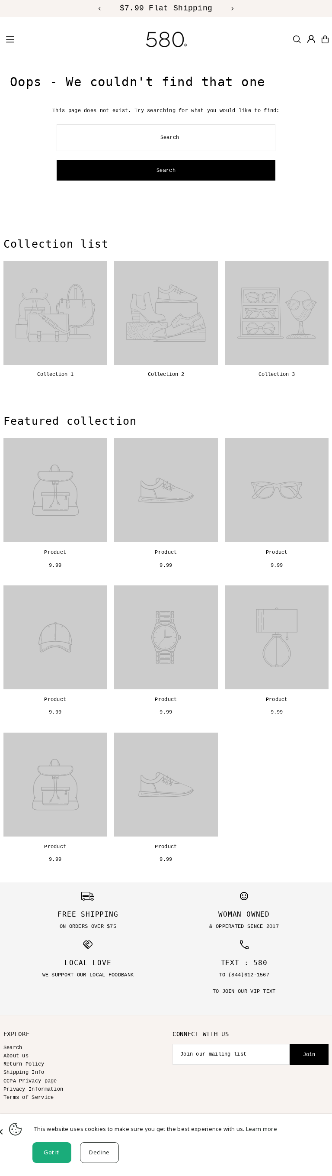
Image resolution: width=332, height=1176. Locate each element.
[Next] (232, 8)
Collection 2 (166, 375)
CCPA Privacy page (30, 1081)
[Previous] (100, 8)
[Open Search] (297, 39)
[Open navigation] (60, 39)
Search (12, 1048)
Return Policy (24, 1064)
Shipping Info (24, 1072)
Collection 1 (55, 375)
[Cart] (325, 39)
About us (16, 1056)
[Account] (311, 39)
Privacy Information (33, 1089)
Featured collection (70, 421)
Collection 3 (277, 375)
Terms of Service (28, 1098)
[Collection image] (55, 313)
